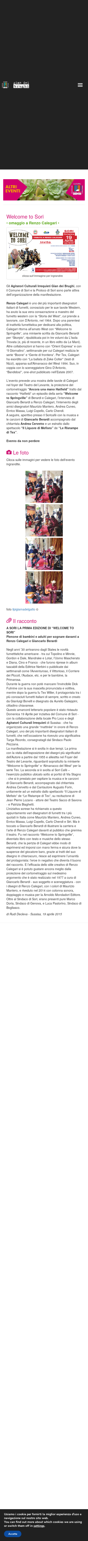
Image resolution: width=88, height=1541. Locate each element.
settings (39, 1526)
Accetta (12, 1534)
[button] (80, 85)
